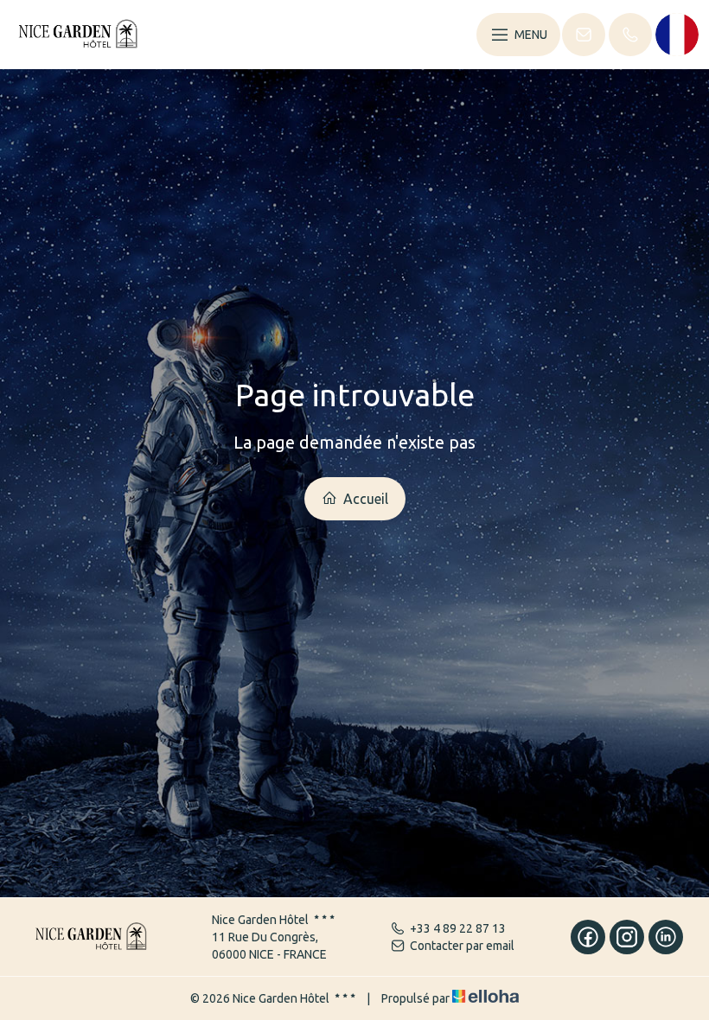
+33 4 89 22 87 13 (458, 928)
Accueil (364, 499)
